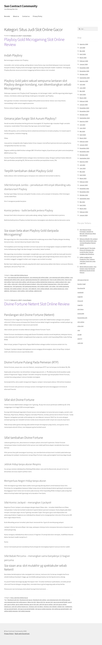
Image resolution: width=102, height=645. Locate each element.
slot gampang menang (29, 286)
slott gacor (13, 291)
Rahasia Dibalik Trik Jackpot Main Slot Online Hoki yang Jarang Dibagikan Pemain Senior (89, 242)
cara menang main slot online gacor (15, 602)
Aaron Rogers (27, 35)
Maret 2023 (83, 178)
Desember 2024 (84, 108)
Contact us (26, 16)
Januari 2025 (84, 105)
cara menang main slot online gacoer (58, 600)
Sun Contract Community (20, 6)
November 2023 (84, 151)
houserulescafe (82, 318)
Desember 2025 (84, 68)
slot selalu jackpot (16, 289)
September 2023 (85, 158)
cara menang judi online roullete (59, 277)
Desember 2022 (84, 188)
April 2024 (83, 135)
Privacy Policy (37, 16)
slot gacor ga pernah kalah (26, 609)
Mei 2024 (82, 131)
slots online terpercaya (57, 289)
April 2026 (83, 54)
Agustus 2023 (84, 162)
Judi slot (80, 343)
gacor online (11, 604)
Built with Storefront (22, 634)
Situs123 (80, 301)
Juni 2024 (82, 128)
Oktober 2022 (84, 195)
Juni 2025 (82, 88)
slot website (32, 289)
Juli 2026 (82, 47)
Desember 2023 (84, 148)
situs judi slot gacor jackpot (27, 284)
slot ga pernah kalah (10, 609)
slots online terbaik (43, 289)
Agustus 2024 (84, 121)
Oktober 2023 (84, 155)
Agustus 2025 (84, 81)
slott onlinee (29, 291)
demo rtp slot (31, 602)
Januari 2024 (84, 145)
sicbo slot (14, 284)
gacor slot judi (34, 604)
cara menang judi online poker (39, 277)
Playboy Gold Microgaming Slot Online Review (34, 42)
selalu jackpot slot (61, 282)
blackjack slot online (39, 600)
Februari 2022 (84, 212)
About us (16, 16)
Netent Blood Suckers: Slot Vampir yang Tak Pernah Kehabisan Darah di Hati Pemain (88, 269)
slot (78, 330)
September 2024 (85, 118)
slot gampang (17, 286)
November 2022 (84, 192)
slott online (21, 291)
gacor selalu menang (22, 604)
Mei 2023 (82, 172)
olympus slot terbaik (50, 607)
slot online (80, 322)
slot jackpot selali (42, 286)
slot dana (80, 309)
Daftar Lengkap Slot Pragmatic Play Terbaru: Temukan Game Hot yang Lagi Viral (87, 260)
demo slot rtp (41, 602)
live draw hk (81, 288)
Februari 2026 (84, 61)
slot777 (79, 339)
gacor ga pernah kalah (60, 602)
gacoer (23, 280)
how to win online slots (57, 280)
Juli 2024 (82, 125)
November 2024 (84, 111)
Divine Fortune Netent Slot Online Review (37, 303)
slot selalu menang (24, 611)
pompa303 (80, 313)
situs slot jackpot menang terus (47, 284)
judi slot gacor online (45, 604)
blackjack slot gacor (26, 600)
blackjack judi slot (13, 600)
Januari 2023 (84, 185)
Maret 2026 (83, 58)
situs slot (80, 326)
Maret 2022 (83, 208)
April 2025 (83, 94)
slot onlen (52, 286)
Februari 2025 (84, 101)
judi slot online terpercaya (20, 607)
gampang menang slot (33, 280)
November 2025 (84, 71)
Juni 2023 (82, 168)
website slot (38, 291)
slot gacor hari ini (83, 280)
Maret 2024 (83, 138)
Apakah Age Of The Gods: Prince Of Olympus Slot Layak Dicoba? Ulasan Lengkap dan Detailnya (87, 251)
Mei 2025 (82, 91)
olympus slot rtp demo (36, 607)
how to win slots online (19, 282)
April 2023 (83, 175)
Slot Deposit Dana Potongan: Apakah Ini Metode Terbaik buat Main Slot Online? (88, 232)
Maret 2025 (83, 98)
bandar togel (81, 284)
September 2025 (85, 78)
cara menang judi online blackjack (18, 277)
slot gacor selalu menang (43, 609)
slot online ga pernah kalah (60, 609)
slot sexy (25, 289)
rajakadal (80, 292)
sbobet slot (60, 607)
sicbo (9, 284)
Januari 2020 (84, 215)
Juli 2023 (82, 165)
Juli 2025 (82, 84)
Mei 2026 (82, 51)
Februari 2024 (84, 141)
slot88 (79, 334)
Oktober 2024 (84, 115)
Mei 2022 (82, 202)
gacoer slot (49, 602)
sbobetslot (68, 607)
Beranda (7, 16)
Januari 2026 (84, 64)
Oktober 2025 (84, 74)
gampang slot (44, 280)
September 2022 (85, 198)
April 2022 (83, 205)
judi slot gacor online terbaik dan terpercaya (40, 282)
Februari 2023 (84, 182)
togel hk (80, 297)
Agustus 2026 (84, 44)
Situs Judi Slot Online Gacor (19, 275)
